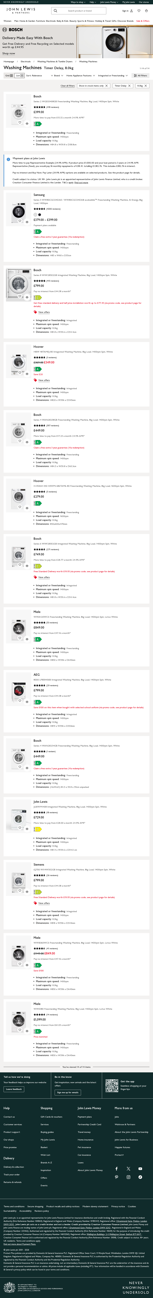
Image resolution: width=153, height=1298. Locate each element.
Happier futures (122, 1147)
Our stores (144, 2)
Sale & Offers (142, 20)
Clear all (68, 85)
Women (7, 20)
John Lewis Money (108, 2)
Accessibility (25, 1210)
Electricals (51, 20)
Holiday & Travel (103, 20)
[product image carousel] (18, 111)
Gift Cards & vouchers (51, 1116)
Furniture (40, 20)
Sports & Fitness (85, 20)
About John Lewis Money (90, 1170)
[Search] (55, 10)
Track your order (12, 1174)
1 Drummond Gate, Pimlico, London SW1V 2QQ (90, 1227)
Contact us (9, 1116)
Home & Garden (27, 20)
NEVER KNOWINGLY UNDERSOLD (21, 2)
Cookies (132, 1206)
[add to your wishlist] (19, 122)
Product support (12, 1132)
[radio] (35, 215)
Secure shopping (35, 1206)
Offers (44, 1177)
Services (45, 1124)
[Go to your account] (131, 10)
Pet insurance (84, 1147)
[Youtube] (140, 1169)
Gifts (114, 20)
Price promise (10, 1147)
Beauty (72, 20)
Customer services (13, 1124)
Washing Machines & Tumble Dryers (54, 61)
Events (44, 1185)
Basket (44, 1147)
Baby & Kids (62, 20)
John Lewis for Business (126, 1139)
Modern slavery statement (95, 1206)
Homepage (9, 61)
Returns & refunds (13, 1182)
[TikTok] (140, 1178)
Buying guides (47, 1132)
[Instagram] (128, 1178)
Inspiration (46, 1170)
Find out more (81, 182)
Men (16, 20)
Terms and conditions (14, 1206)
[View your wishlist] (138, 10)
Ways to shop (77, 2)
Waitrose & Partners (125, 1124)
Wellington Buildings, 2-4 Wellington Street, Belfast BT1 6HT (114, 1234)
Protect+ (119, 1154)
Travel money (84, 1132)
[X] (128, 1169)
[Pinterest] (116, 1178)
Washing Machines (88, 61)
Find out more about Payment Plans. (20, 1244)
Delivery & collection (14, 1166)
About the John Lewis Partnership (131, 1132)
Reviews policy (42, 1210)
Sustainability (10, 1210)
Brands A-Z (46, 1162)
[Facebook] (116, 1169)
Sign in (125, 10)
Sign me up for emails (67, 1092)
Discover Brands (125, 20)
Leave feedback (14, 1089)
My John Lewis (129, 2)
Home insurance (85, 1139)
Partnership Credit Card (89, 1124)
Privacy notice (118, 1206)
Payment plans (85, 1116)
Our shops (9, 1139)
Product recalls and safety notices (62, 1206)
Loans (81, 1162)
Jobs (117, 1116)
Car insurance (84, 1154)
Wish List (45, 1154)
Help (92, 2)
